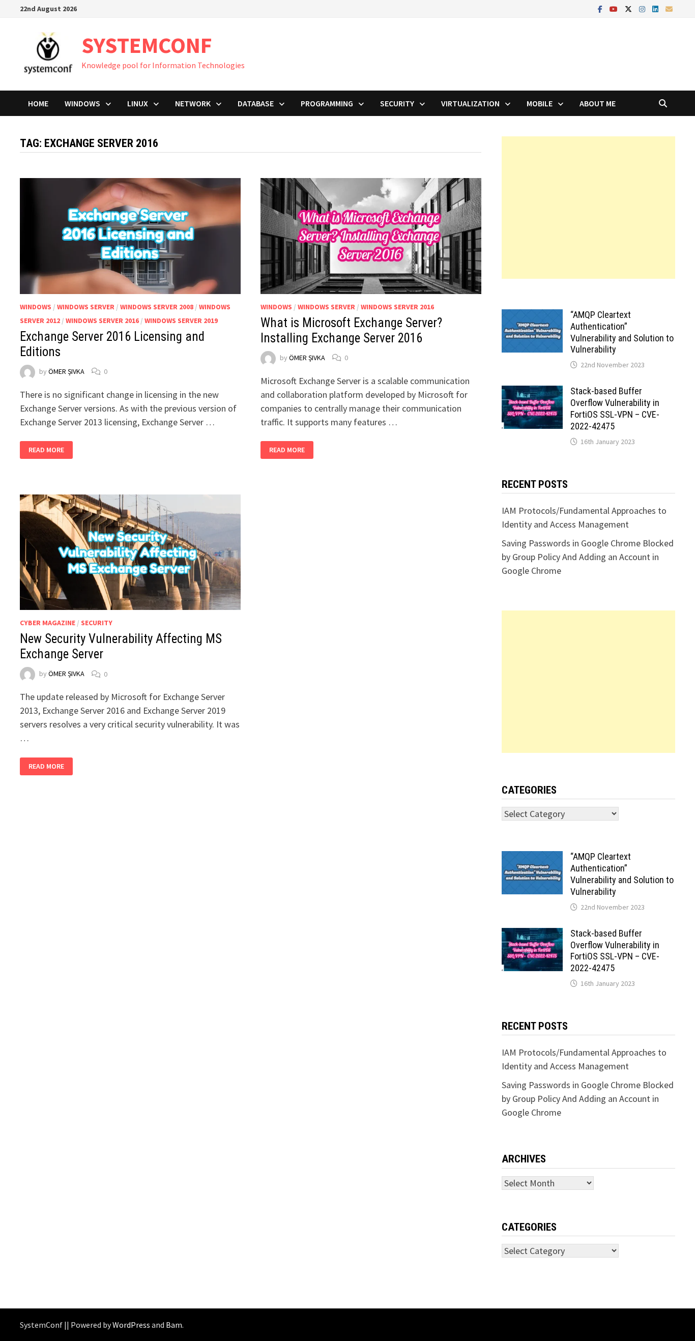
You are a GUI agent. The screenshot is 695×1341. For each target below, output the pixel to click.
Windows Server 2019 (181, 320)
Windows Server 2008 (156, 306)
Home (38, 103)
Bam (174, 1325)
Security (397, 103)
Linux (137, 103)
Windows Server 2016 (102, 320)
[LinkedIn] (656, 8)
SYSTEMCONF (146, 45)
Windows (82, 103)
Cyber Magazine (47, 622)
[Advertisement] (588, 207)
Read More (46, 450)
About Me (598, 103)
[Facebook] (601, 8)
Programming (327, 103)
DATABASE (256, 103)
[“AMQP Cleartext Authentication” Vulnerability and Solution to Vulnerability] (532, 316)
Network (193, 103)
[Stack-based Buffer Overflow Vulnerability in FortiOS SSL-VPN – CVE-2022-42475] (532, 392)
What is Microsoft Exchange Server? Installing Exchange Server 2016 (351, 330)
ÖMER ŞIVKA (66, 371)
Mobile (540, 103)
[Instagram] (643, 8)
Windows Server (85, 306)
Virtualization (470, 103)
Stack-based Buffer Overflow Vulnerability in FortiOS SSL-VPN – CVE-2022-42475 (614, 408)
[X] (629, 8)
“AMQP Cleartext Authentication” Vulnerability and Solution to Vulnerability (622, 332)
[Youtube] (614, 8)
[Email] (669, 8)
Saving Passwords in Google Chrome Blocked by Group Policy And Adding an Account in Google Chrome (588, 556)
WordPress (131, 1325)
